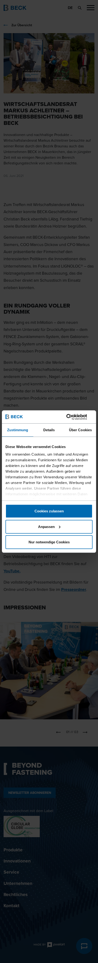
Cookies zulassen (49, 511)
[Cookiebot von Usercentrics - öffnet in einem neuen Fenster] (72, 417)
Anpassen (46, 526)
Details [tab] (49, 430)
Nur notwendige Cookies (49, 542)
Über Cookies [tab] (80, 430)
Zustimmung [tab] (17, 430)
